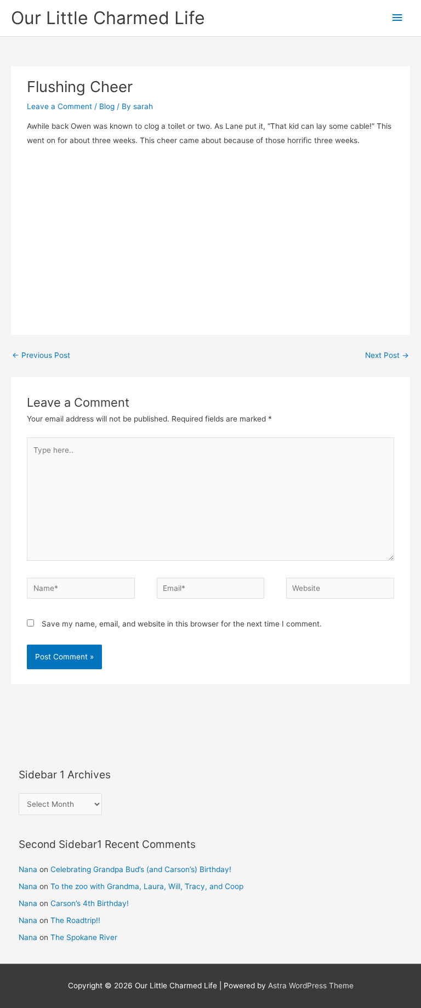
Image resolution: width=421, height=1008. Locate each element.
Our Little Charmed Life (108, 18)
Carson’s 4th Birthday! (89, 903)
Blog (107, 106)
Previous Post (41, 355)
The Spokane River (83, 937)
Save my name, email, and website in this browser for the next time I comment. (182, 623)
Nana (28, 869)
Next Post (387, 355)
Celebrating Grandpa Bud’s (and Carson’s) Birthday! (140, 869)
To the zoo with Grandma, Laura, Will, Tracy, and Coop (146, 886)
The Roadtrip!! (75, 920)
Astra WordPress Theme (311, 985)
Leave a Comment (59, 106)
